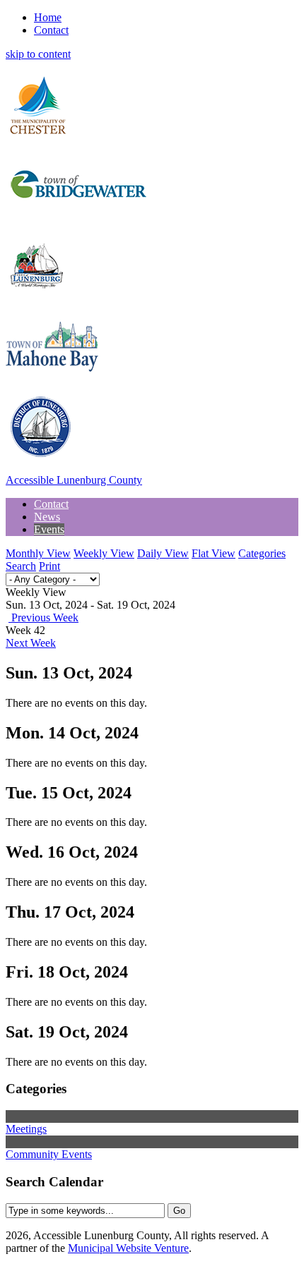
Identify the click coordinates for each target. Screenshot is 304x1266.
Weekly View (104, 553)
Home (48, 17)
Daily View (163, 553)
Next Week (31, 643)
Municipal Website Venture (128, 1248)
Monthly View (38, 553)
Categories (262, 553)
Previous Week (43, 617)
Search (21, 566)
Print (49, 566)
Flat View (213, 553)
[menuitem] (51, 504)
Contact (51, 30)
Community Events (49, 1154)
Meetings (26, 1129)
